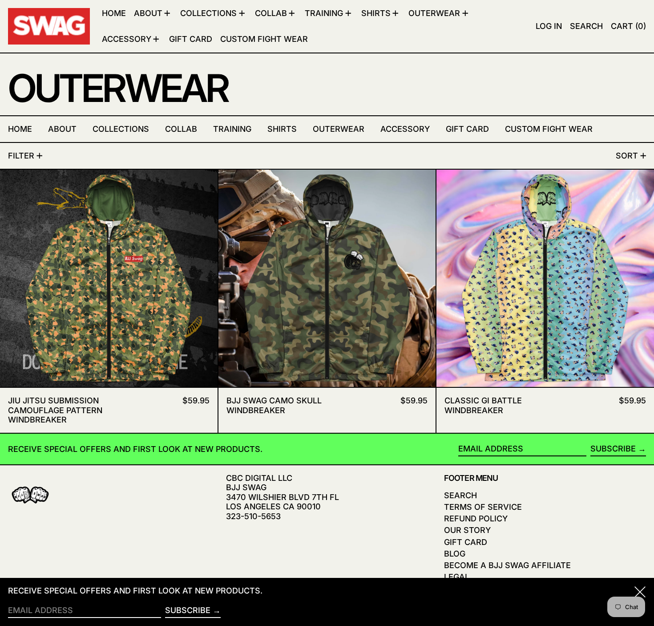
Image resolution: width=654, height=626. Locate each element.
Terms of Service (483, 507)
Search (460, 495)
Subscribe (613, 448)
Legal (456, 576)
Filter (21, 155)
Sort (627, 155)
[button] (586, 26)
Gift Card (465, 542)
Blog (454, 553)
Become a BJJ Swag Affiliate (507, 565)
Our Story (467, 530)
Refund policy (476, 518)
